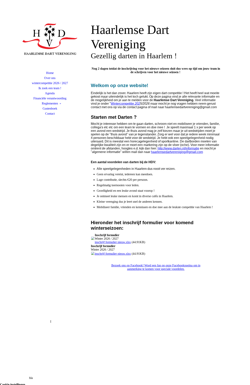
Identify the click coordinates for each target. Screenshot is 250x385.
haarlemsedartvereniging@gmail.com (177, 152)
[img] (49, 40)
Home (50, 73)
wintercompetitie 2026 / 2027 (50, 83)
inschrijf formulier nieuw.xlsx (113, 242)
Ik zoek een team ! (49, 88)
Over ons (49, 78)
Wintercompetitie (125, 103)
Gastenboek (50, 108)
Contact (50, 113)
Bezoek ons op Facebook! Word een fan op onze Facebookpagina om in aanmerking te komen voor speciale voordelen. (155, 267)
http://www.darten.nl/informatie (178, 148)
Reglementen (50, 103)
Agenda (50, 93)
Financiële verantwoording (49, 98)
